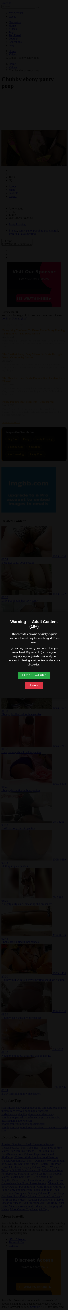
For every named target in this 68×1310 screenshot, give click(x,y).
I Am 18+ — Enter (34, 675)
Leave (34, 685)
